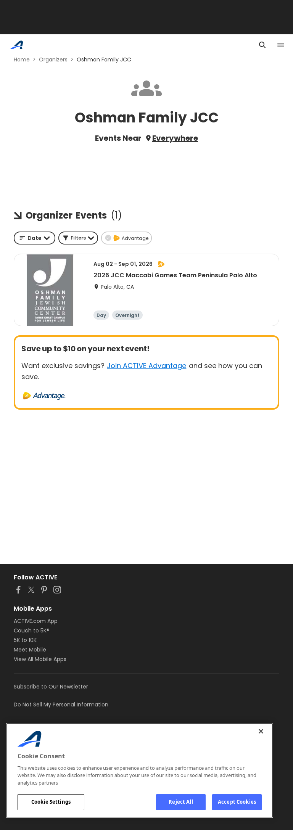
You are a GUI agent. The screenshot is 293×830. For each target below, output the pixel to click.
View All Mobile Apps (40, 659)
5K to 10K (25, 640)
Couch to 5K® (32, 630)
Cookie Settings (51, 801)
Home (22, 59)
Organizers (53, 59)
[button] (78, 238)
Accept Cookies (237, 801)
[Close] (261, 731)
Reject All (181, 801)
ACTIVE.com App (36, 621)
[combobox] (34, 238)
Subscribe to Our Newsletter (51, 686)
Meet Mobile (30, 649)
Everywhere (175, 138)
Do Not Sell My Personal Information (61, 704)
